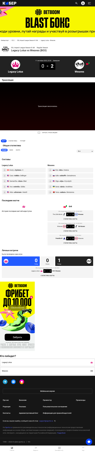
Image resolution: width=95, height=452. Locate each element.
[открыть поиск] (76, 3)
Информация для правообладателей (57, 413)
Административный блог (28, 413)
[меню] (89, 3)
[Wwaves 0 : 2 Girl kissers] (87, 64)
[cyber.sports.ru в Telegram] (5, 382)
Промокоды (80, 400)
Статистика (12, 141)
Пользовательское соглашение (55, 407)
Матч (4, 141)
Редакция (6, 407)
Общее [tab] (4, 150)
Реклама (22, 407)
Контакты (6, 413)
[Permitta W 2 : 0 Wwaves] (86, 64)
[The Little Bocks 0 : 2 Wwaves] (66, 206)
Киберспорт (5, 40)
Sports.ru (8, 427)
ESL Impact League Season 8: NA (27, 40)
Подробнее (61, 433)
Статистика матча (70, 219)
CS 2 (13, 40)
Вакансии (22, 400)
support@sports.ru (46, 421)
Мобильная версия (47, 391)
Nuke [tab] (11, 150)
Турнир (22, 141)
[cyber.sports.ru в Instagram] (22, 382)
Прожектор (47, 400)
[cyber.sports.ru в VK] (14, 382)
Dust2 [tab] (18, 150)
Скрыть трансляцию (49, 132)
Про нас (6, 400)
